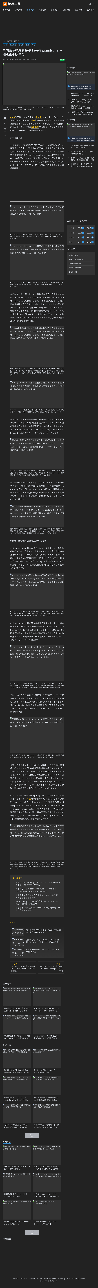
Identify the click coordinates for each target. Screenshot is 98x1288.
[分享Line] (5, 123)
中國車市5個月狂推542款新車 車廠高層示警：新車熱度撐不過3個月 (38, 909)
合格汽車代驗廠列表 (76, 259)
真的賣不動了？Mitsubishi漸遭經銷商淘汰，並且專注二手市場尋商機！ (16, 1071)
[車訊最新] (94, 67)
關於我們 (75, 1279)
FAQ (21, 1279)
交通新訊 (54, 10)
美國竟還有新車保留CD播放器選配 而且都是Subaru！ (17, 1222)
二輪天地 (78, 10)
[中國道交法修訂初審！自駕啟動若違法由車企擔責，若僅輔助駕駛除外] (17, 996)
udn (4, 41)
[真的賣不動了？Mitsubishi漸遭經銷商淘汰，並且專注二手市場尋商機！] (17, 1058)
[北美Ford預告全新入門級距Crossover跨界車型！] (47, 1210)
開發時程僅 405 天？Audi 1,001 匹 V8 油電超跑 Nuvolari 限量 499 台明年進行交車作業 (43, 941)
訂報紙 (68, 1279)
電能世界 (42, 10)
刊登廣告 (15, 1279)
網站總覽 (82, 1279)
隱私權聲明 (52, 1279)
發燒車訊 (9, 41)
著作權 (46, 1279)
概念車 (21, 45)
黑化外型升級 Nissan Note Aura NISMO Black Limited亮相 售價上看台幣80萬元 (36, 890)
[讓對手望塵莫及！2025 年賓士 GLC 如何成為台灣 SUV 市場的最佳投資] (17, 1085)
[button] (94, 3)
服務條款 (39, 1279)
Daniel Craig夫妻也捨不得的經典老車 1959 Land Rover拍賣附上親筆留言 (37, 902)
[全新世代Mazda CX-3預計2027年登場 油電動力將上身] (17, 1155)
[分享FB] (5, 117)
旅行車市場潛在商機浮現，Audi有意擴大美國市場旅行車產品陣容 (43, 931)
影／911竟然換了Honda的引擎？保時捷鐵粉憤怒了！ (45, 1071)
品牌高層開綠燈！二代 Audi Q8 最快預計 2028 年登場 (42, 950)
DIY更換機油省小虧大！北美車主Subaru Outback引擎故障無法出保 (17, 1037)
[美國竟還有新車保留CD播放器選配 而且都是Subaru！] (17, 1210)
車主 (33, 45)
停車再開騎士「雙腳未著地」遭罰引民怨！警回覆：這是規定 (46, 1126)
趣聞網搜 (66, 10)
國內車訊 (6, 10)
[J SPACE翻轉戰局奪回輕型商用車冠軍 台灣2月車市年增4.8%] (17, 1113)
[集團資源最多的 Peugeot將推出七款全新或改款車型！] (17, 1182)
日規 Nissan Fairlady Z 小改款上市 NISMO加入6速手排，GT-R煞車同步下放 (38, 883)
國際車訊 (30, 10)
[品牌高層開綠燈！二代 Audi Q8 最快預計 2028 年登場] (18, 952)
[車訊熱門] (94, 119)
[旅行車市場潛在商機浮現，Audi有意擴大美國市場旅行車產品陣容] (18, 932)
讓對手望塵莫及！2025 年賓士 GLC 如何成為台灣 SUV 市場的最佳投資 (17, 1098)
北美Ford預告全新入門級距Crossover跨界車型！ (45, 1222)
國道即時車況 (73, 255)
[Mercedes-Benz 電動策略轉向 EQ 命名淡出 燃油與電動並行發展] (47, 1085)
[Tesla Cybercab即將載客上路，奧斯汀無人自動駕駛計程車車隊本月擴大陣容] (47, 1024)
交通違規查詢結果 (75, 263)
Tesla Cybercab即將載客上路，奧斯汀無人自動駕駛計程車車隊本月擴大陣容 (47, 1037)
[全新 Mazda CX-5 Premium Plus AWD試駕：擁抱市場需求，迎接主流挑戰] (47, 996)
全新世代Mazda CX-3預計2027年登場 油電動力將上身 (17, 1167)
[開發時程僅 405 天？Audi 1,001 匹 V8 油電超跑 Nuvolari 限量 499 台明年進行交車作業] (18, 942)
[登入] (90, 4)
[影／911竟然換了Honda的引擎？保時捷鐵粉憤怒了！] (47, 1058)
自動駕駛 (13, 45)
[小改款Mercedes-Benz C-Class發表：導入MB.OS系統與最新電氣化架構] (47, 1182)
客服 (25, 1279)
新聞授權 (32, 1279)
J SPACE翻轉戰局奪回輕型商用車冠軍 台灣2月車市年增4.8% (16, 1126)
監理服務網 (73, 272)
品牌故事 (90, 10)
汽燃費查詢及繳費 (75, 267)
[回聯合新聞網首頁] (5, 4)
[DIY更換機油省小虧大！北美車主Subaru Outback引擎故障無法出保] (17, 1024)
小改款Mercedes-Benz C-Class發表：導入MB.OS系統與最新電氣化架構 (46, 1195)
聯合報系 (60, 1279)
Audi (5, 45)
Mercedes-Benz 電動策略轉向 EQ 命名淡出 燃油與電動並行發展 (46, 1098)
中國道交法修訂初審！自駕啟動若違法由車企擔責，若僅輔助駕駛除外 (37, 896)
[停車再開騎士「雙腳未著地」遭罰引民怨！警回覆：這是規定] (47, 1113)
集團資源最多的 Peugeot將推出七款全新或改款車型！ (16, 1195)
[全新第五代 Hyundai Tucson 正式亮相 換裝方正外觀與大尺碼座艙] (47, 1155)
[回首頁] (14, 4)
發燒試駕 (18, 10)
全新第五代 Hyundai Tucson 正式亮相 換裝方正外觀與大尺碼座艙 (47, 1167)
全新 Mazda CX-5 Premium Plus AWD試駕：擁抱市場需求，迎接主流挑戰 (47, 1009)
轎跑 (27, 45)
